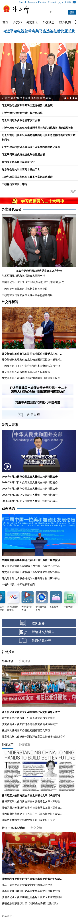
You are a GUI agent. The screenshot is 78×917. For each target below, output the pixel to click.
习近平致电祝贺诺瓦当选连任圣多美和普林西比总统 (31, 147)
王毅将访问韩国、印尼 (14, 184)
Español (42, 2)
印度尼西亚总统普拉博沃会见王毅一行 (23, 275)
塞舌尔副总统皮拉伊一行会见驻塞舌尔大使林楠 (28, 718)
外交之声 (7, 744)
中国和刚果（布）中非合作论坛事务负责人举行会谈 (31, 365)
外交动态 (48, 22)
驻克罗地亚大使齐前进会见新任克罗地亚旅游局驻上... (32, 724)
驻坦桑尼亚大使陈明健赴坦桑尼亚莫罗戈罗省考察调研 (32, 897)
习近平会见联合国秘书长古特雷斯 (23, 98)
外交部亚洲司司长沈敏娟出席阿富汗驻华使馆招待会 (31, 572)
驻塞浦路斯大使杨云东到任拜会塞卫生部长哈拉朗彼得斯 (33, 736)
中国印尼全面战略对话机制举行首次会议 (25, 288)
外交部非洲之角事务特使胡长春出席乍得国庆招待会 (31, 578)
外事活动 (7, 661)
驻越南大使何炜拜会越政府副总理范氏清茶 (26, 730)
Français (32, 2)
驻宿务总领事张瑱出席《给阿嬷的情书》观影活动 (30, 903)
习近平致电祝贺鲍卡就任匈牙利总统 (39, 31)
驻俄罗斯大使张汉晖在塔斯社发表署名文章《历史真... (32, 807)
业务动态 (8, 508)
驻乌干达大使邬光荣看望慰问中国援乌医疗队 (27, 884)
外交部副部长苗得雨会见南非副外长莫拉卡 (26, 371)
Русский (52, 2)
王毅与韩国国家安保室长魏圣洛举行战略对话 (27, 176)
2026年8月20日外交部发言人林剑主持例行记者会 (30, 482)
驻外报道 (8, 652)
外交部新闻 (10, 302)
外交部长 (32, 22)
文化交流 (36, 827)
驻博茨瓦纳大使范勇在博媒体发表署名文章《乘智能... (32, 801)
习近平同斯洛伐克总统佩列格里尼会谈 (23, 154)
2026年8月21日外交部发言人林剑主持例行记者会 (30, 476)
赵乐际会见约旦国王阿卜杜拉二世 (21, 169)
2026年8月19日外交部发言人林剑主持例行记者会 (30, 488)
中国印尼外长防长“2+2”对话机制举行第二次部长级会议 (33, 282)
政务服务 (38, 623)
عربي (60, 2)
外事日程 (33, 414)
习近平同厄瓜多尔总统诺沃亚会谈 (21, 120)
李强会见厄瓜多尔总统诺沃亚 (18, 161)
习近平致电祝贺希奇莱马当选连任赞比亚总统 (27, 105)
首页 (5, 22)
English (22, 2)
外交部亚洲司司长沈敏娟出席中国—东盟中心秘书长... (32, 566)
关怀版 (67, 2)
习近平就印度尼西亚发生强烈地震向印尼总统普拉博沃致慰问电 (37, 127)
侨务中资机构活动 (13, 827)
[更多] (73, 191)
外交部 (17, 22)
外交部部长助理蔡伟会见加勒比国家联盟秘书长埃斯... (32, 359)
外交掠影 (24, 744)
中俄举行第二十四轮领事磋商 (18, 584)
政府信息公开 (41, 640)
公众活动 (24, 661)
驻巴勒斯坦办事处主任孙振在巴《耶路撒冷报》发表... (32, 813)
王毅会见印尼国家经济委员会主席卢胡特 (39, 270)
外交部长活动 (11, 209)
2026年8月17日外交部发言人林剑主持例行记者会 (30, 500)
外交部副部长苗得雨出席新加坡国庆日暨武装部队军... (32, 378)
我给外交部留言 (43, 632)
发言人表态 (10, 425)
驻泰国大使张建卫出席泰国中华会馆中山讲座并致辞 (31, 891)
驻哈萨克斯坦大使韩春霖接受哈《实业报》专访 (28, 820)
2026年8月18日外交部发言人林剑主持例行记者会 (30, 494)
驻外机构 (65, 22)
